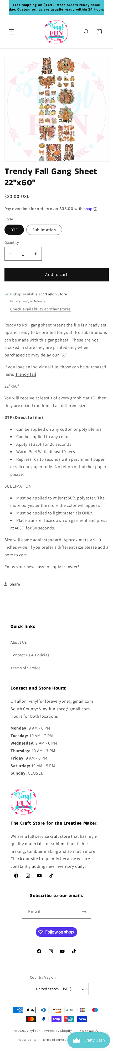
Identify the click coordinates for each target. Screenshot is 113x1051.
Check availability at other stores (40, 308)
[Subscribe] (84, 912)
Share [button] (15, 584)
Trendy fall (25, 374)
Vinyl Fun (34, 1031)
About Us (19, 642)
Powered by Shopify (57, 1031)
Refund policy (88, 1031)
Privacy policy (26, 1040)
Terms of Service (26, 667)
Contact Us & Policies (30, 654)
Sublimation (44, 229)
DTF (14, 229)
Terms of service (54, 1040)
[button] (11, 31)
